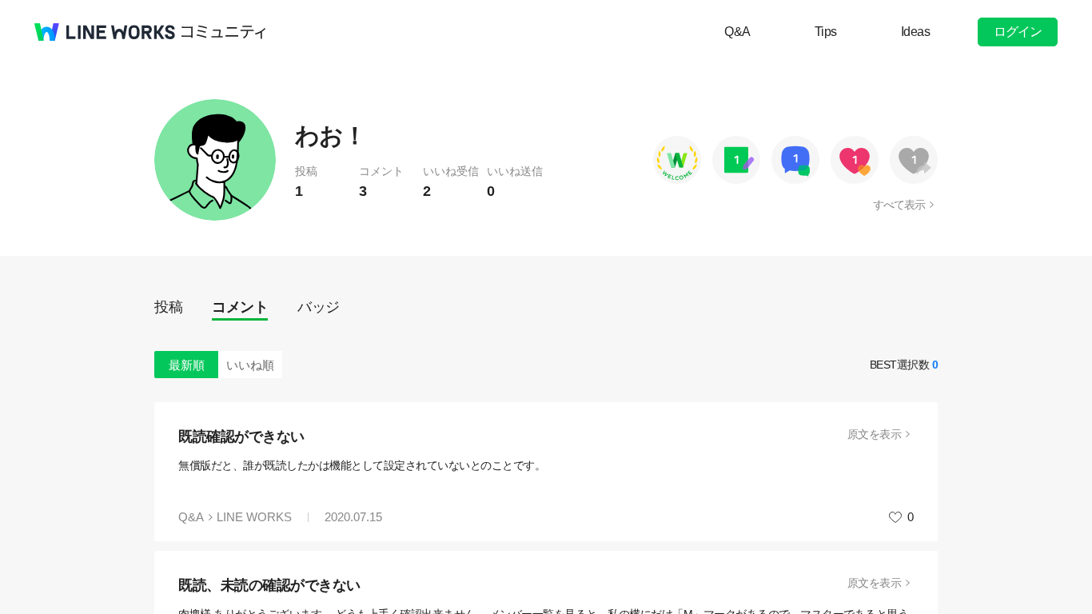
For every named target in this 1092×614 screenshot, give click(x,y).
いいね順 (250, 365)
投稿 (168, 307)
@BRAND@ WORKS (104, 32)
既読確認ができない (241, 437)
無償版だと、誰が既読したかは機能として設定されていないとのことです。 (361, 465)
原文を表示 (874, 434)
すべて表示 (899, 204)
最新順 (187, 365)
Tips (826, 31)
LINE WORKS (254, 517)
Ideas (916, 31)
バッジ (318, 307)
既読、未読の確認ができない (269, 585)
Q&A (737, 31)
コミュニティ (223, 32)
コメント (240, 307)
